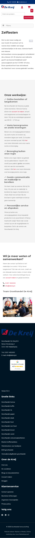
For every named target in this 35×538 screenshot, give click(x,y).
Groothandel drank (7, 418)
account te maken (18, 112)
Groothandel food (7, 422)
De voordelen (6, 469)
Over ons (4, 465)
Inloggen (4, 481)
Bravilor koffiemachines (9, 442)
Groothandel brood (7, 430)
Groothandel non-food (9, 426)
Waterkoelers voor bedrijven (11, 446)
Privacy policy (6, 504)
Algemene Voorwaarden (9, 500)
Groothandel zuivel (7, 434)
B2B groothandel (7, 450)
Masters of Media (20, 532)
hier (26, 140)
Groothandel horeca (8, 402)
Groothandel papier (8, 414)
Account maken (6, 477)
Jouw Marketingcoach (22, 534)
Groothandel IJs (6, 410)
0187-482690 (12, 2)
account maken (11, 278)
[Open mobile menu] (31, 10)
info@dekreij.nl (23, 2)
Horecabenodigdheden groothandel (13, 454)
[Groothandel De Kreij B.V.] (8, 7)
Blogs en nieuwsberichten (10, 473)
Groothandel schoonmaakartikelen (13, 438)
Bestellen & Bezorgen (9, 496)
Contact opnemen (7, 492)
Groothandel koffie (7, 406)
